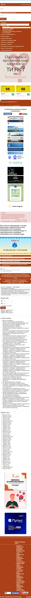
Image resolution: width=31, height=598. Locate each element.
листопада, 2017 (8, 452)
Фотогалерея (6, 32)
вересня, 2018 (7, 439)
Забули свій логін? (6, 311)
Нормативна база (6, 38)
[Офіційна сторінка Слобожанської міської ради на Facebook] (8, 113)
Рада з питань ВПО (7, 48)
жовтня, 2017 (7, 453)
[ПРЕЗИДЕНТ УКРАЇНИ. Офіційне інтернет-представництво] (15, 124)
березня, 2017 (7, 462)
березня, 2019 (7, 431)
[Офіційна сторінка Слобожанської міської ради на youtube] (23, 113)
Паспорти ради (7, 30)
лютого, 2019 (7, 432)
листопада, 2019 (8, 421)
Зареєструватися (6, 310)
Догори (28, 596)
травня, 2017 (6, 459)
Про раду (4, 24)
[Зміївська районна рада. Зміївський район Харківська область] (15, 138)
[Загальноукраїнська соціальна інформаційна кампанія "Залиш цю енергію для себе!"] (15, 206)
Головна (3, 22)
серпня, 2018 (6, 440)
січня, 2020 (6, 418)
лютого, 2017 (7, 463)
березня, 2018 (7, 446)
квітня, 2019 (6, 430)
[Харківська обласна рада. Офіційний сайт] (15, 134)
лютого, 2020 (7, 417)
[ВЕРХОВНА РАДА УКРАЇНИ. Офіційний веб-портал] (15, 127)
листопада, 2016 (8, 467)
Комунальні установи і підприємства (12, 46)
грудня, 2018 (6, 435)
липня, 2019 (6, 426)
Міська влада (5, 36)
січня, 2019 (6, 434)
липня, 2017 (6, 457)
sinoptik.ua (16, 105)
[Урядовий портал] (15, 130)
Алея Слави (5, 26)
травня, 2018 (6, 444)
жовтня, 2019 (7, 422)
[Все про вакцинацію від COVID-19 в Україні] (15, 153)
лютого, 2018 (7, 448)
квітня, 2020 (6, 414)
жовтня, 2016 (7, 468)
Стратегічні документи (8, 34)
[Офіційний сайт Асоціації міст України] (15, 145)
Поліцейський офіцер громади (11, 31)
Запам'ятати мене (7, 305)
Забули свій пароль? (7, 312)
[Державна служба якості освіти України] (15, 157)
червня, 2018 (6, 443)
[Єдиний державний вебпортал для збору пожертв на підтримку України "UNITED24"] (15, 171)
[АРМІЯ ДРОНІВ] (15, 179)
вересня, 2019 (7, 423)
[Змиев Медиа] (15, 141)
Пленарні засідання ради (8, 40)
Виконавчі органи (6, 44)
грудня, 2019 (6, 419)
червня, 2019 (6, 427)
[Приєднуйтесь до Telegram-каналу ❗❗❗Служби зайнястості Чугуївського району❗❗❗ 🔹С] (15, 192)
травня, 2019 (6, 428)
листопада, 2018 (8, 436)
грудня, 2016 (6, 466)
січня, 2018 (6, 449)
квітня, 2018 (6, 445)
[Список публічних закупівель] (16, 163)
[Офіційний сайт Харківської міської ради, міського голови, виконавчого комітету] (15, 117)
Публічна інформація (7, 42)
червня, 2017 (6, 458)
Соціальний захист (6, 50)
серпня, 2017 (6, 455)
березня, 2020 (7, 416)
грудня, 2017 (6, 450)
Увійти (3, 308)
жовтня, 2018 (7, 437)
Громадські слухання (8, 27)
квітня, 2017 (6, 461)
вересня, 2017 (7, 454)
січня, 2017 (6, 464)
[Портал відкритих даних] (16, 149)
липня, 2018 (6, 441)
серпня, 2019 (6, 425)
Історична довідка (8, 28)
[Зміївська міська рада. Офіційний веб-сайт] (15, 121)
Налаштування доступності (8, 12)
